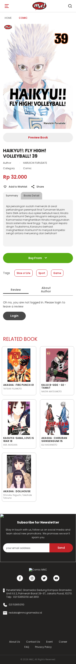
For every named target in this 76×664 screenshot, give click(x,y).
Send (61, 548)
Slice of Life (23, 273)
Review (16, 290)
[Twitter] (44, 578)
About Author (46, 289)
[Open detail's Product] (19, 364)
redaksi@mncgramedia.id (25, 612)
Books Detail (31, 195)
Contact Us (33, 641)
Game (57, 273)
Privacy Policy (43, 647)
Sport (42, 273)
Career (63, 641)
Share (40, 186)
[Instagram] (32, 578)
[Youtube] (56, 578)
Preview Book (38, 137)
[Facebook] (20, 578)
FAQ (26, 647)
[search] (70, 6)
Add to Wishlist (18, 186)
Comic (23, 18)
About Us (14, 641)
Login (14, 316)
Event (49, 641)
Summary (12, 195)
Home (8, 18)
